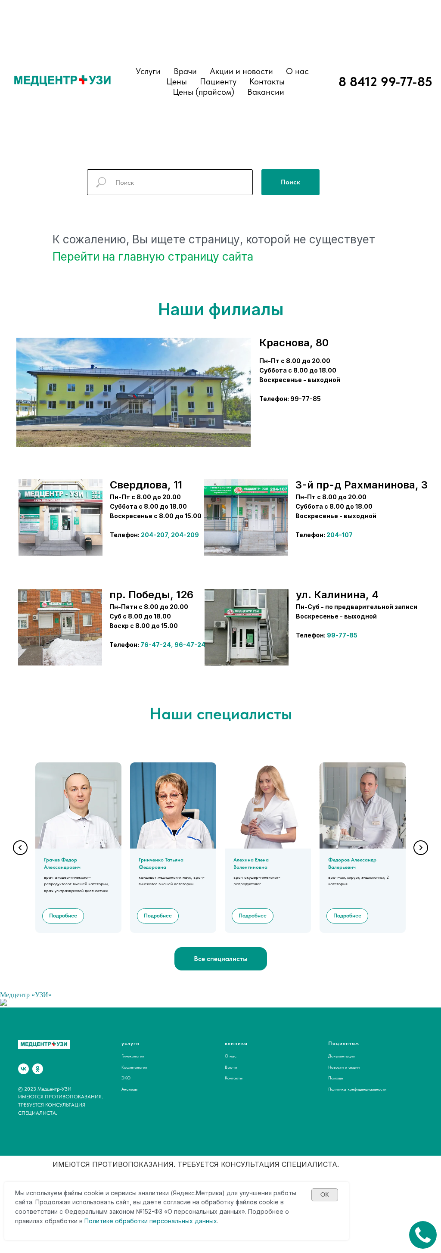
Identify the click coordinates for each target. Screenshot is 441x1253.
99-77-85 (342, 635)
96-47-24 (189, 644)
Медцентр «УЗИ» (26, 994)
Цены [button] (176, 81)
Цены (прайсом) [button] (203, 92)
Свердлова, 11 (146, 485)
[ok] (37, 1068)
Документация (341, 1055)
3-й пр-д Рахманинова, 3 (361, 485)
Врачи (231, 1067)
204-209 (185, 534)
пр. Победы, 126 (151, 594)
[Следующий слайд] (420, 847)
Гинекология (132, 1055)
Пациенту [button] (218, 81)
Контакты (267, 81)
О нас (297, 71)
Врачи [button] (185, 71)
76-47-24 (155, 644)
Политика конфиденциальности (357, 1088)
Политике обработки (116, 1221)
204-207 (154, 534)
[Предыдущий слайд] (20, 847)
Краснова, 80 (294, 342)
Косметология (134, 1067)
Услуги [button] (148, 71)
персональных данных (183, 1221)
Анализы (129, 1088)
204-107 (339, 534)
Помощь (335, 1077)
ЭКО (125, 1077)
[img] (60, 517)
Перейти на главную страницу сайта (153, 256)
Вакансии (265, 92)
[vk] (23, 1068)
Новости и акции (344, 1067)
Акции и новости (241, 71)
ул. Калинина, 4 (337, 594)
